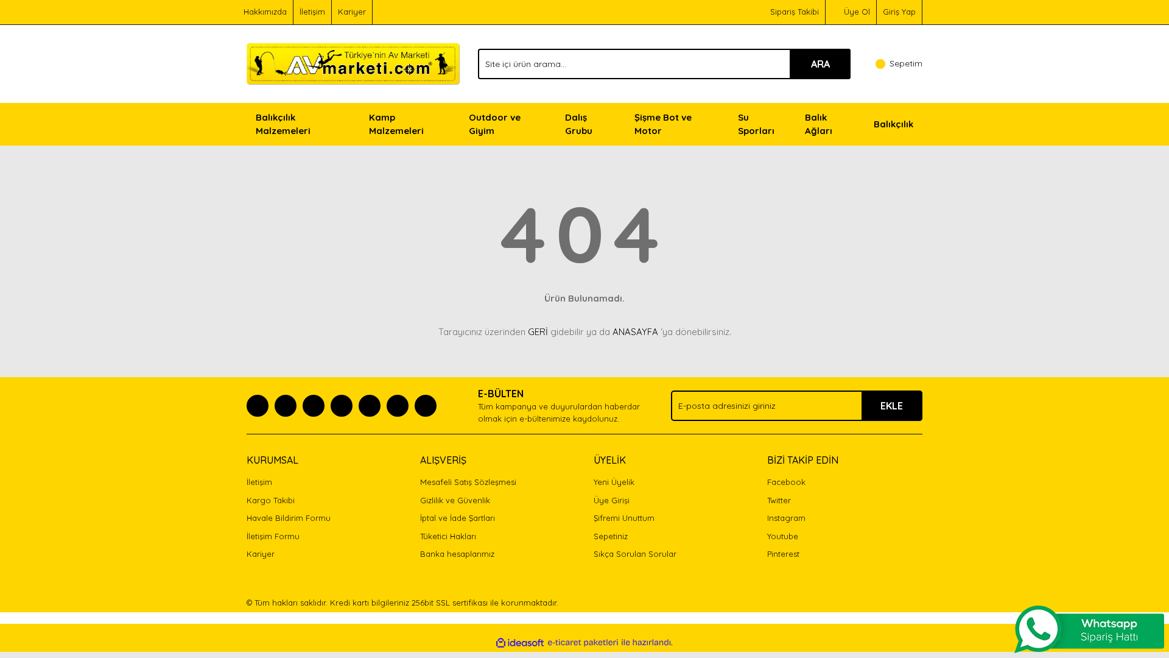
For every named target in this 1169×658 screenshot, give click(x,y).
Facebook (786, 482)
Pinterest (783, 554)
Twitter (779, 500)
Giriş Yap (899, 11)
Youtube (782, 536)
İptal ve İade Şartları (457, 518)
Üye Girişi (612, 500)
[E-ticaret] (583, 643)
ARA (820, 64)
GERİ (538, 332)
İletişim (312, 11)
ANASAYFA (635, 332)
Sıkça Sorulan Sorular (635, 554)
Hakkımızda (265, 11)
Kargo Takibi (271, 500)
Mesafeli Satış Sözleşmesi (468, 482)
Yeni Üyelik (614, 482)
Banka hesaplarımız (457, 554)
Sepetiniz (611, 536)
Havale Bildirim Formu (289, 518)
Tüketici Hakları (448, 536)
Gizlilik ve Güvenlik (455, 500)
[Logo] (353, 63)
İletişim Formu (273, 536)
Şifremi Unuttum (624, 518)
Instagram (786, 518)
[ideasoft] (520, 643)
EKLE (891, 406)
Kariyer (352, 11)
